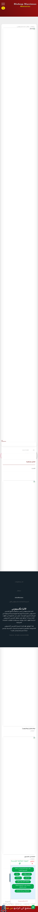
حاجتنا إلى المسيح (30, 856)
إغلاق (32, 861)
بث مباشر (18, 904)
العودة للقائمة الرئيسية (19, 861)
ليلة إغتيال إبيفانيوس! (28, 728)
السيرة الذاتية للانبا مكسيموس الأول (19, 602)
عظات (33, 904)
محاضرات (26, 904)
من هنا (9, 908)
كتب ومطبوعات (19, 582)
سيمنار (19, 591)
